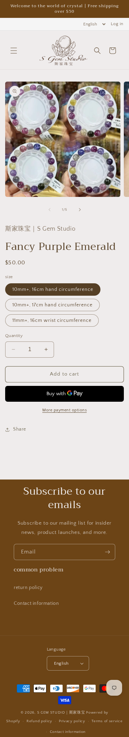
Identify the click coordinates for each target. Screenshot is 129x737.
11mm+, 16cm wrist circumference (52, 320)
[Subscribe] (107, 552)
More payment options (64, 410)
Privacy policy (72, 721)
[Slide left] (49, 209)
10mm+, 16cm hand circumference (52, 289)
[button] (13, 50)
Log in (117, 23)
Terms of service (107, 721)
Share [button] (19, 429)
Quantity (14, 335)
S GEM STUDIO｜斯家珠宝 (61, 712)
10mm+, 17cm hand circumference (52, 305)
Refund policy (39, 721)
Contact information (36, 603)
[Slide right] (79, 209)
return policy (28, 587)
